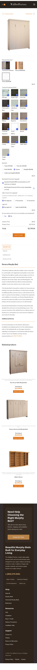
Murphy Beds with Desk (30, 379)
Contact (23, 659)
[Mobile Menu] (34, 4)
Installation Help (9, 625)
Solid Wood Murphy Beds (19, 380)
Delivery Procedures (11, 622)
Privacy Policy (9, 644)
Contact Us (8, 634)
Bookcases (8, 603)
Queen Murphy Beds (9, 380)
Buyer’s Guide (9, 619)
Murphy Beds (22, 379)
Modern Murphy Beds (16, 426)
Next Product (29, 14)
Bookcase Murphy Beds (6, 472)
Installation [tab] (7, 259)
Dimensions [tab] (6, 255)
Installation (8, 615)
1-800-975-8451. (17, 336)
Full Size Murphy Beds (6, 379)
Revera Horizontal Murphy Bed (18, 429)
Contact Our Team (18, 537)
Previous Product (9, 14)
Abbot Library (18, 477)
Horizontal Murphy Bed (6, 426)
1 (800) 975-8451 (12, 574)
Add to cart (19, 235)
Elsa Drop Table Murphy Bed (18, 382)
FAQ (6, 612)
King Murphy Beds (15, 379)
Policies (7, 638)
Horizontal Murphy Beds (12, 599)
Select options (18, 391)
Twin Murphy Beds (28, 380)
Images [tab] (5, 251)
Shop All (7, 593)
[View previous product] (3, 14)
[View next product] (34, 14)
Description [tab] (7, 247)
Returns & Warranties (11, 641)
